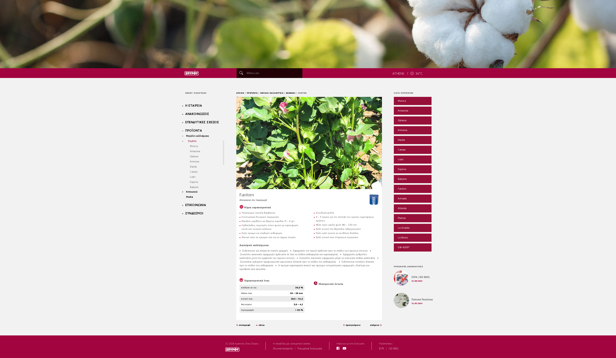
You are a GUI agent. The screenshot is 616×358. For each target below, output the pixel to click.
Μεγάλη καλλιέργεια (197, 135)
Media (189, 196)
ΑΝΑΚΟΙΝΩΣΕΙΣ (197, 114)
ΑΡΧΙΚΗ (240, 93)
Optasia (194, 156)
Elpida (193, 166)
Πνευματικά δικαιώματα (309, 348)
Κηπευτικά (191, 191)
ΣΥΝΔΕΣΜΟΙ (194, 213)
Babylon (194, 187)
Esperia (194, 182)
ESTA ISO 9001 (389, 348)
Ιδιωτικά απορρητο (283, 348)
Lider (193, 176)
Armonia (194, 161)
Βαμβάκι (192, 141)
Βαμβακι (291, 93)
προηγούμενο (353, 325)
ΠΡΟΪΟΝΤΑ (193, 130)
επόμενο (374, 325)
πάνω (262, 325)
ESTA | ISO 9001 (421, 277)
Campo (194, 171)
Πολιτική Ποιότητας (422, 299)
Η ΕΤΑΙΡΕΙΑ (193, 105)
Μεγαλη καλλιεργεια (271, 93)
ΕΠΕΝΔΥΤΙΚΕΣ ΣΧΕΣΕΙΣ (202, 122)
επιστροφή (244, 325)
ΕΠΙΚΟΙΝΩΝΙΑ (195, 205)
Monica (194, 146)
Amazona (195, 151)
